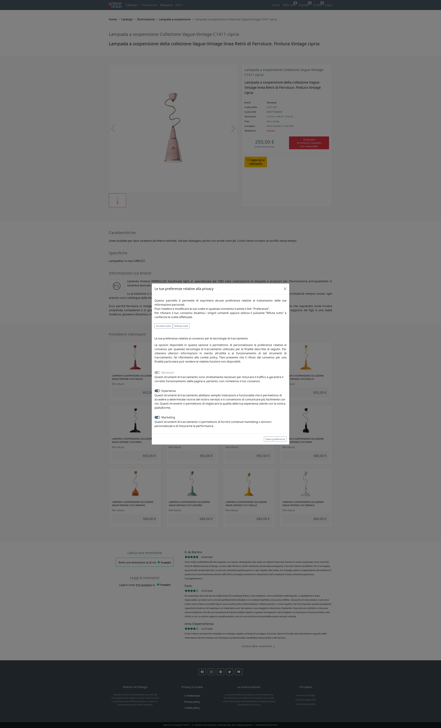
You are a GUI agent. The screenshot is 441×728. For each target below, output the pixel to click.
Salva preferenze (275, 439)
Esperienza (168, 391)
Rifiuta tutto (181, 326)
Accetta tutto (163, 326)
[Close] (285, 289)
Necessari (167, 372)
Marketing (168, 417)
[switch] (157, 390)
